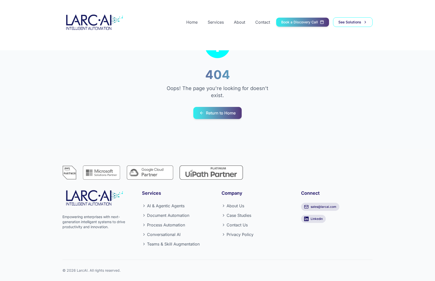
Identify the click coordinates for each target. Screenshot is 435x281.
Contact (262, 22)
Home (192, 22)
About (239, 22)
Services (216, 22)
